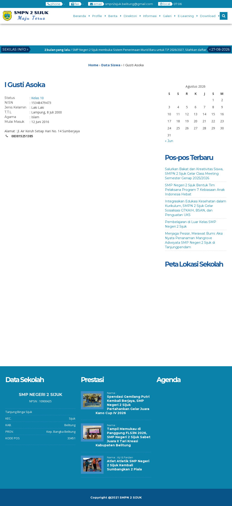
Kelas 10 (37, 98)
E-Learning (186, 16)
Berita (112, 16)
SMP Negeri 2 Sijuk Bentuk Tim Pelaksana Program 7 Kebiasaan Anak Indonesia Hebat (195, 189)
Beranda (79, 16)
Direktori (130, 16)
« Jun (169, 141)
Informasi (150, 16)
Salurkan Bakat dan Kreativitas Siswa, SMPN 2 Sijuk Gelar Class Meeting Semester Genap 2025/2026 (194, 173)
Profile (97, 16)
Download (207, 16)
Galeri (167, 16)
